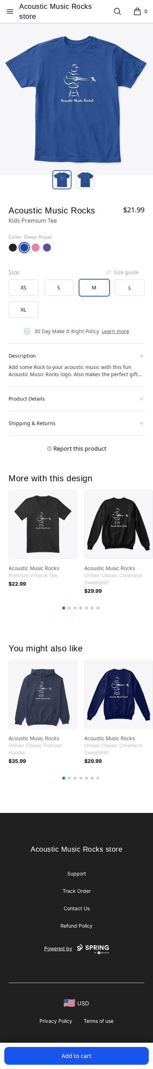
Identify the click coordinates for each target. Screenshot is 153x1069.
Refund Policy (76, 926)
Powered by (58, 948)
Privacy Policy (55, 1021)
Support (76, 873)
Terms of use (99, 1021)
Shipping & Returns (32, 423)
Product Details (27, 398)
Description (22, 355)
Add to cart (76, 1056)
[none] (122, 272)
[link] (43, 524)
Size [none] (14, 272)
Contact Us (77, 908)
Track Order (77, 891)
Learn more (115, 331)
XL (23, 309)
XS (23, 287)
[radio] (23, 288)
